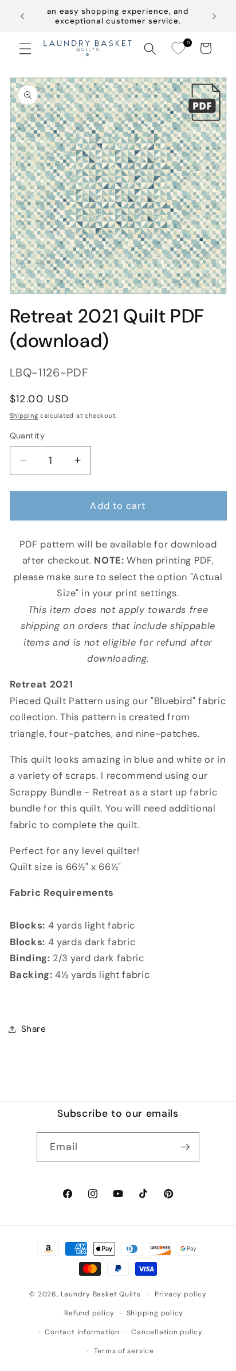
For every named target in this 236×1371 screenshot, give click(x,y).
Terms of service (124, 1351)
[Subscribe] (185, 1147)
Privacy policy (181, 1294)
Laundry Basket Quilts (101, 1294)
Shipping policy (155, 1313)
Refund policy (89, 1313)
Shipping (24, 415)
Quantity (27, 435)
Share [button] (33, 1029)
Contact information (82, 1332)
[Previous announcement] (22, 16)
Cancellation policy (167, 1332)
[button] (25, 48)
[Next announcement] (214, 16)
